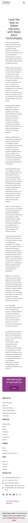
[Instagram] (17, 495)
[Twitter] (10, 495)
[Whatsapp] (20, 495)
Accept (22, 518)
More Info (16, 518)
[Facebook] (7, 495)
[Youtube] (14, 495)
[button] (23, 2)
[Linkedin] (3, 495)
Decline (14, 520)
